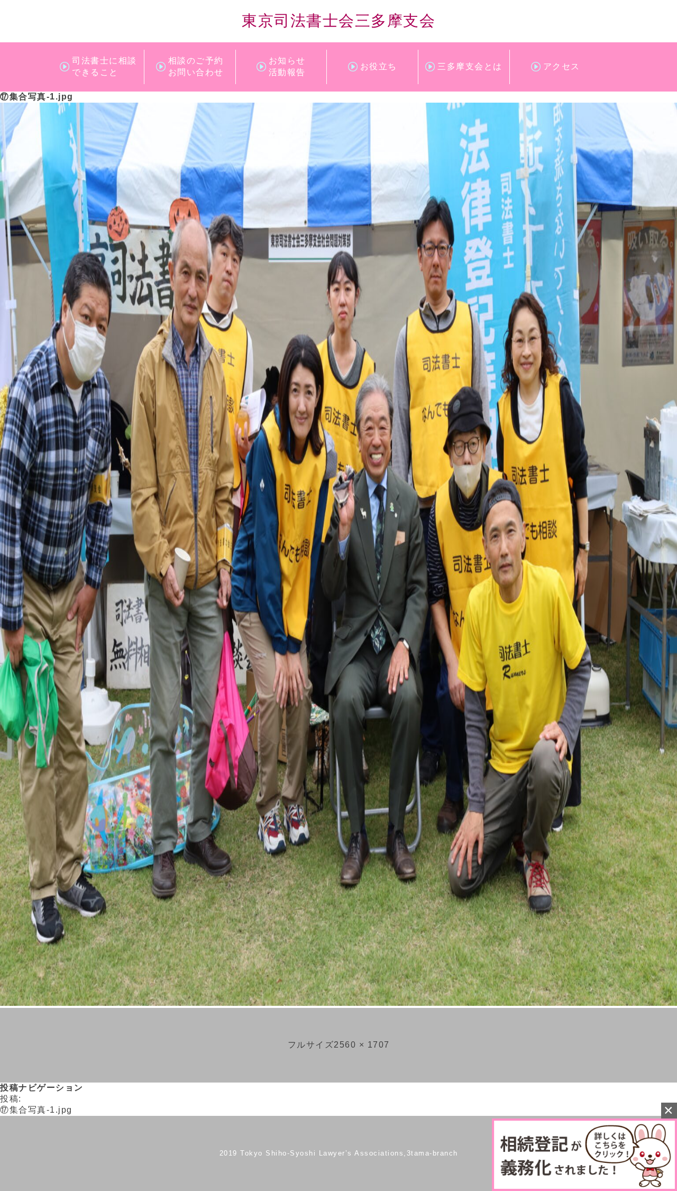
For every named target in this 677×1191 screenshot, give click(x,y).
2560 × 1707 (362, 1044)
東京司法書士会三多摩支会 (338, 20)
